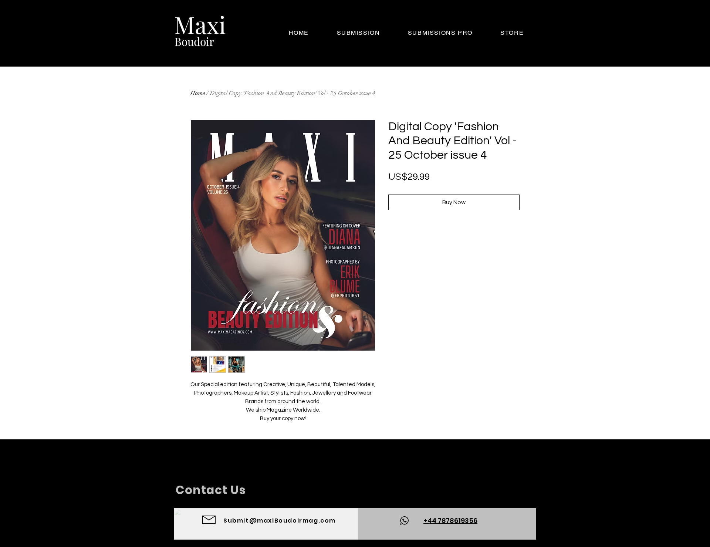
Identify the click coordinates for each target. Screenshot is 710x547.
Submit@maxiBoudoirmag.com (279, 520)
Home (197, 93)
